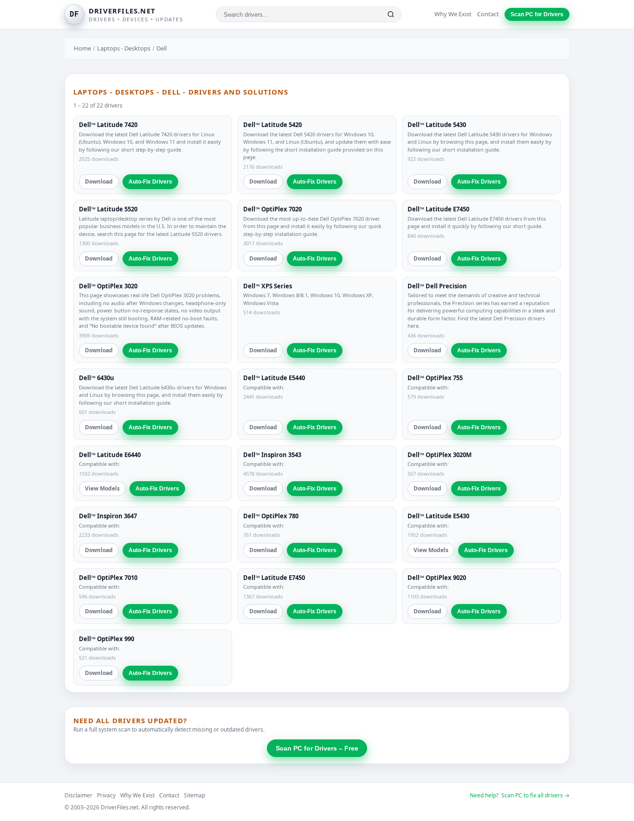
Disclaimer (78, 795)
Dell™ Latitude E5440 (274, 378)
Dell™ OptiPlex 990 (106, 639)
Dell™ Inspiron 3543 (272, 455)
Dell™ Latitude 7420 (108, 125)
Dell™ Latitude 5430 (437, 125)
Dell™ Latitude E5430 (438, 516)
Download (99, 181)
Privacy (106, 795)
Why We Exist (453, 14)
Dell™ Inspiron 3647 (108, 516)
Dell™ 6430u (96, 378)
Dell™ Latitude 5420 (272, 125)
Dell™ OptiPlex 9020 (437, 577)
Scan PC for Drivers (537, 14)
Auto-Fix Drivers (150, 181)
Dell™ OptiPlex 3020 (108, 286)
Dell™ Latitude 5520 (108, 209)
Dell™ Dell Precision (437, 286)
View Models (102, 488)
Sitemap (194, 795)
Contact (488, 14)
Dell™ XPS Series (267, 286)
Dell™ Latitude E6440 (110, 455)
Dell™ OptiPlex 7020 (272, 209)
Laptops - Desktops (123, 48)
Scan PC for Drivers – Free (317, 748)
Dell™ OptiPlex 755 (435, 378)
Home (82, 48)
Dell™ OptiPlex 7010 (108, 577)
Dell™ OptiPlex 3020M (440, 455)
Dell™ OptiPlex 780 (270, 516)
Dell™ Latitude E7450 (438, 209)
